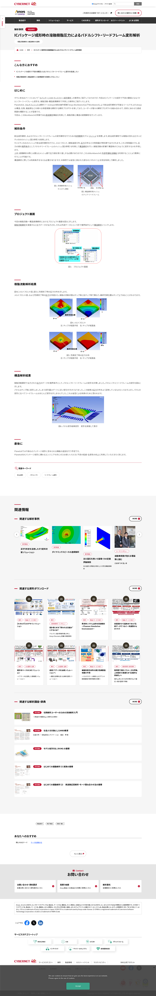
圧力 (83, 142)
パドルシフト (34, 475)
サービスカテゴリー (46, 962)
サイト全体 (108, 4)
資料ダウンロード (102, 20)
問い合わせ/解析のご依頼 (127, 13)
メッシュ (92, 136)
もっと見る (78, 853)
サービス (70, 20)
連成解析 (49, 115)
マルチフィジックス (32, 104)
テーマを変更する (36, 842)
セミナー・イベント (118, 20)
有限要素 (79, 136)
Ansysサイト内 (98, 4)
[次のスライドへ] (139, 534)
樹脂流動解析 (20, 224)
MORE (135, 518)
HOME (21, 50)
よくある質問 (134, 20)
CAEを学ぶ (86, 20)
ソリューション (54, 20)
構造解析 (83, 146)
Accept (78, 986)
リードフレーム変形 (51, 475)
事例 (38, 20)
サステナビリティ (100, 962)
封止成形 (20, 475)
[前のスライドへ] (16, 534)
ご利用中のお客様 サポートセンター (96, 13)
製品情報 (68, 962)
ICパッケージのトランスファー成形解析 (56, 97)
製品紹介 (22, 20)
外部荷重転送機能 (109, 153)
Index (2, 23)
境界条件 (25, 146)
